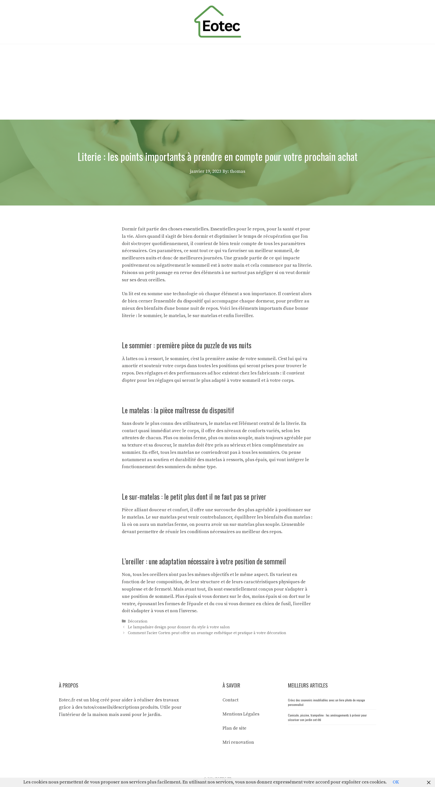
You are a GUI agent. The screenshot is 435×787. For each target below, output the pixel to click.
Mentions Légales (241, 714)
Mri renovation (238, 742)
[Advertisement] (217, 82)
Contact (230, 700)
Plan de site (234, 728)
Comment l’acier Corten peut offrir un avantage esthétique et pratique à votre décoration (207, 633)
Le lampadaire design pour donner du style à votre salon (179, 627)
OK (396, 782)
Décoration (138, 621)
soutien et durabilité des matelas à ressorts (198, 460)
